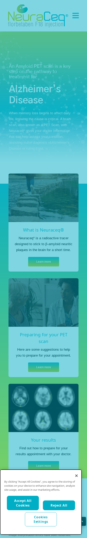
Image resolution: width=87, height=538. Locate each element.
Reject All (59, 505)
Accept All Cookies (23, 502)
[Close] (76, 475)
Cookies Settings (41, 519)
